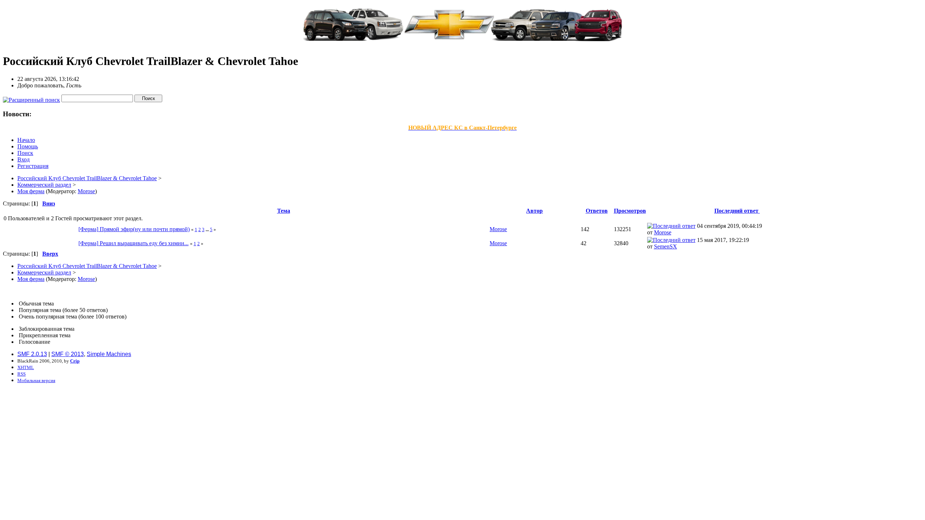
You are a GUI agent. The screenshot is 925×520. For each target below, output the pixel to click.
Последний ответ (737, 211)
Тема (283, 211)
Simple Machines (109, 354)
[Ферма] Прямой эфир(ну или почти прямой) (134, 229)
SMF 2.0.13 (32, 354)
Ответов (597, 211)
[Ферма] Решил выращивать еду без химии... (133, 243)
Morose (86, 191)
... (208, 229)
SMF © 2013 (67, 354)
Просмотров (630, 211)
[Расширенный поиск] (31, 98)
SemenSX (665, 246)
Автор (534, 211)
